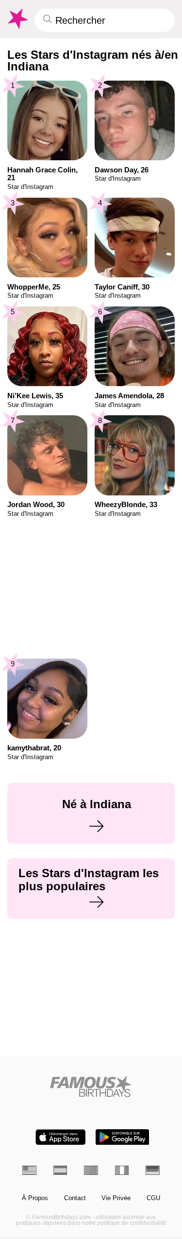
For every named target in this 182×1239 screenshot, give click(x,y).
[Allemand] (153, 1170)
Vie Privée (116, 1198)
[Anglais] (29, 1170)
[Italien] (122, 1170)
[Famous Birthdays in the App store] (60, 1137)
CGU (153, 1198)
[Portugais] (91, 1170)
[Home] (91, 1086)
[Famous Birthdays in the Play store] (122, 1137)
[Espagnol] (60, 1170)
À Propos (35, 1198)
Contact (75, 1198)
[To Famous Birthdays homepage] (17, 19)
